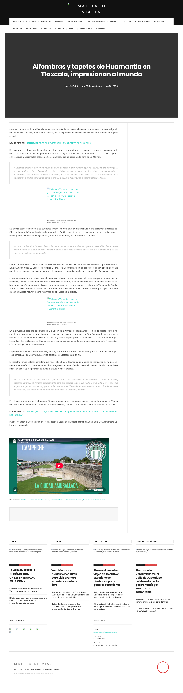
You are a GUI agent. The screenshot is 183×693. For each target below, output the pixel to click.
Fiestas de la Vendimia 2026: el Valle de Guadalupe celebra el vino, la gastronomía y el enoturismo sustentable (70, 595)
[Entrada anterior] (37, 514)
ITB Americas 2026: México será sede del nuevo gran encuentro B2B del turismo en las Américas (112, 606)
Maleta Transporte (75, 22)
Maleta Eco (46, 29)
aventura (46, 500)
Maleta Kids (159, 22)
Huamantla (54, 500)
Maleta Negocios (142, 22)
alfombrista (39, 500)
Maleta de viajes (20, 22)
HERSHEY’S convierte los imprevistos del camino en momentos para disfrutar (153, 600)
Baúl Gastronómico (96, 22)
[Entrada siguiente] (91, 514)
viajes (103, 500)
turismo (92, 500)
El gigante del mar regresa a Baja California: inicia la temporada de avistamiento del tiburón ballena (66, 606)
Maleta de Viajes (94, 86)
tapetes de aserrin (76, 500)
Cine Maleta (115, 22)
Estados (59, 22)
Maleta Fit (17, 29)
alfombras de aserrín (27, 500)
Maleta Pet (59, 29)
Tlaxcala (86, 500)
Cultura (127, 22)
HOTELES (72, 29)
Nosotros (100, 29)
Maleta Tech (31, 29)
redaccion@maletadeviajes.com (105, 632)
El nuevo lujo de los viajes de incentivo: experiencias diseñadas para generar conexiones (107, 578)
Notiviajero (46, 22)
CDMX (34, 22)
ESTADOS (114, 86)
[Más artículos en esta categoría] (45, 541)
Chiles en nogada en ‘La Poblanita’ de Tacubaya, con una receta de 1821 (25, 589)
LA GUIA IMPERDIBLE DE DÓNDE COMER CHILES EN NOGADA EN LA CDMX (22, 576)
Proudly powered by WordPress (23, 673)
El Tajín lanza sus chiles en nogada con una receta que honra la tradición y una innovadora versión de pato (28, 600)
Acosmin (50, 673)
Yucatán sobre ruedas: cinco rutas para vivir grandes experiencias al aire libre (64, 578)
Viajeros (98, 500)
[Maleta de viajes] (91, 9)
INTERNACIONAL (86, 29)
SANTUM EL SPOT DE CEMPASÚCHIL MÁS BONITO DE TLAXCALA (59, 143)
